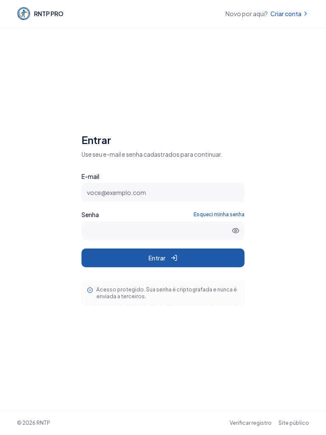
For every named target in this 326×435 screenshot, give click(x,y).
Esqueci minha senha (219, 214)
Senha (90, 214)
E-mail (90, 176)
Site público (293, 423)
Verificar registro (251, 423)
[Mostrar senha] (235, 230)
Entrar (157, 258)
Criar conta (285, 13)
